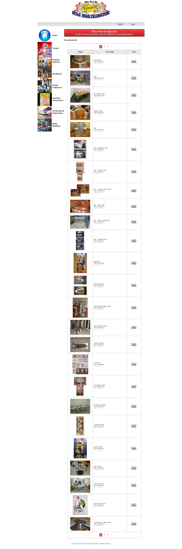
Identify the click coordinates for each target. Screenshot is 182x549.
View (133, 61)
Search (120, 24)
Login (133, 24)
